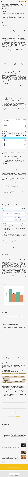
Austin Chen (15, 181)
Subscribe (22, 1)
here (9, 29)
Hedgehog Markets (18, 169)
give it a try (3, 205)
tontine (17, 175)
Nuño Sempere (4, 7)
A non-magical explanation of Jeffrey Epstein (8, 329)
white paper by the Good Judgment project (8, 275)
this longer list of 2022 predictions (8, 389)
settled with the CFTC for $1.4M (19, 13)
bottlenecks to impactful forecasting (19, 17)
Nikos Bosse (4, 186)
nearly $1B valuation (13, 40)
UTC (22, 247)
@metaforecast (7, 192)
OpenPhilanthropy (11, 99)
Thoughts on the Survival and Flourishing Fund (10, 406)
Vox (24, 386)
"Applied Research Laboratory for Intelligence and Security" (13, 90)
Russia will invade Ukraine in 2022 (16, 156)
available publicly (19, 259)
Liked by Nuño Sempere (6, 433)
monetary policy (6, 370)
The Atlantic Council (11, 388)
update (17, 49)
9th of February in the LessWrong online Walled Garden (14, 248)
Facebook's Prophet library (18, 365)
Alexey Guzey (9, 400)
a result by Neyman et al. (16, 308)
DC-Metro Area (22, 95)
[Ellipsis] (26, 432)
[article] (14, 446)
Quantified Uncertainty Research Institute (18, 239)
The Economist (7, 387)
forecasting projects (16, 14)
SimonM (3, 152)
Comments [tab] (3, 426)
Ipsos (11, 387)
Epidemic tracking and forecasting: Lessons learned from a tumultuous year (12, 317)
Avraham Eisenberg (21, 387)
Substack (11, 475)
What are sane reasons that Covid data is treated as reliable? (16, 327)
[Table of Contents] (0, 238)
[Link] (0, 11)
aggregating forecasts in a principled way (14, 307)
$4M (21, 39)
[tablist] (4, 426)
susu (21, 175)
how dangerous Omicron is (11, 158)
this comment (17, 330)
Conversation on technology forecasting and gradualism (14, 316)
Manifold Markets (16, 20)
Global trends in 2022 (21, 160)
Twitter (22, 30)
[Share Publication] (19, 1)
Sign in (26, 1)
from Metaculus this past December (19, 152)
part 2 (13, 155)
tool (3, 399)
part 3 (15, 155)
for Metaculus (20, 161)
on (15, 394)
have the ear (9, 108)
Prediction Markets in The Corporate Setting (16, 263)
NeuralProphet (4, 365)
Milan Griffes (18, 399)
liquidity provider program (16, 164)
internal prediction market (20, 18)
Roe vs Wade (9, 155)
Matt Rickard (15, 387)
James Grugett (5, 181)
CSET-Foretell (4, 85)
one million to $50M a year (20, 100)
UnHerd (3, 387)
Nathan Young (5, 187)
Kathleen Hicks (15, 108)
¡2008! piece (19, 59)
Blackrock (17, 388)
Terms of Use (17, 418)
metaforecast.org (23, 191)
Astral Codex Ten (4, 178)
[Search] (18, 1)
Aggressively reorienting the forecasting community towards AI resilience (10, 456)
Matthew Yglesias (12, 16)
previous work (4, 308)
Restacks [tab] (6, 426)
